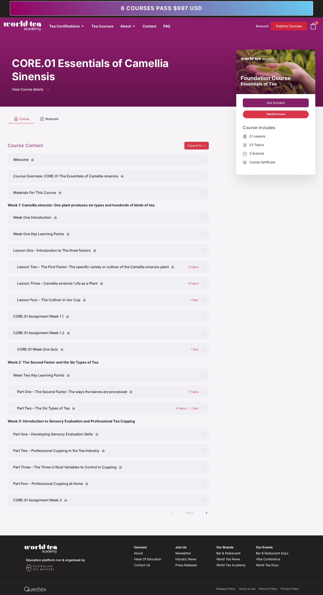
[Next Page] (206, 512)
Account (262, 26)
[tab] (21, 119)
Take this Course (275, 114)
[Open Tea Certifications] (82, 26)
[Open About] (134, 26)
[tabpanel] (108, 127)
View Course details (28, 89)
